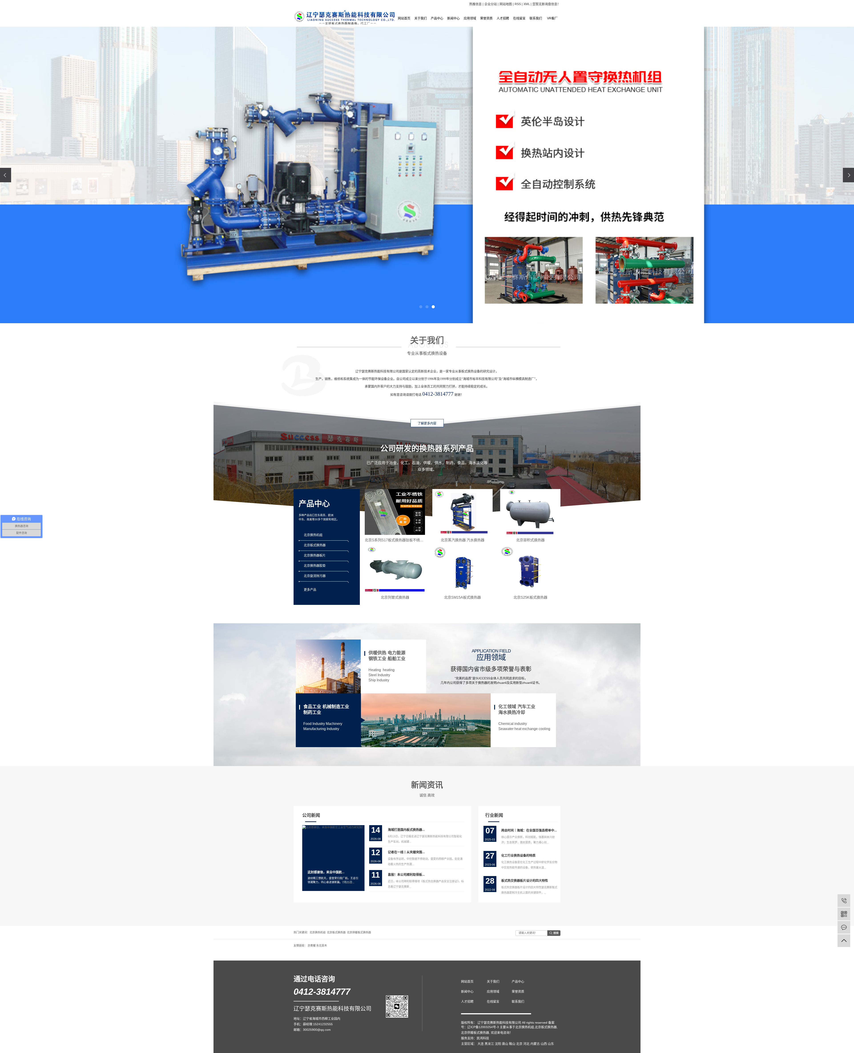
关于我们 (420, 18)
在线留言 (519, 18)
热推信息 (475, 4)
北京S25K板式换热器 (530, 597)
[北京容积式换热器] (530, 511)
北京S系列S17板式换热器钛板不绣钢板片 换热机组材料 (409, 540)
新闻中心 (453, 18)
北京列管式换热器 (395, 597)
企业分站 (490, 4)
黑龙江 (489, 1043)
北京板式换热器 (336, 932)
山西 (544, 1043)
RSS (518, 4)
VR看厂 (552, 18)
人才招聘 (503, 18)
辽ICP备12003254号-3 (483, 1027)
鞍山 (512, 1043)
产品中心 (437, 18)
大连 (480, 1043)
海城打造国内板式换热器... (406, 829)
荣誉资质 (486, 18)
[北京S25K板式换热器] (530, 569)
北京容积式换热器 (530, 540)
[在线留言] (844, 927)
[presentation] (5, 175)
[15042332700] (844, 900)
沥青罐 (312, 945)
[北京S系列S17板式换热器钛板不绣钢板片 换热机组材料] (395, 511)
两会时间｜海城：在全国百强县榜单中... (529, 830)
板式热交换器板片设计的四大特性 (524, 880)
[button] (420, 306)
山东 (551, 1043)
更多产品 (310, 589)
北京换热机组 (318, 932)
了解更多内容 (427, 423)
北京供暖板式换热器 (359, 932)
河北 (526, 1043)
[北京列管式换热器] (395, 569)
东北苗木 (321, 945)
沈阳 (498, 1043)
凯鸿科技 (483, 1038)
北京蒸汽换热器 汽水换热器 (462, 540)
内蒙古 (535, 1043)
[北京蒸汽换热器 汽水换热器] (462, 511)
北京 (519, 1043)
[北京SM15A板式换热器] (462, 569)
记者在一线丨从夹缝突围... (406, 852)
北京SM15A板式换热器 (462, 597)
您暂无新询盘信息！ (546, 4)
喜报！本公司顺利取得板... (406, 874)
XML (527, 4)
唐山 (505, 1043)
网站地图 (506, 4)
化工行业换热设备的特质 (518, 855)
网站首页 (404, 18)
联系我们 (536, 18)
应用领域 (470, 18)
